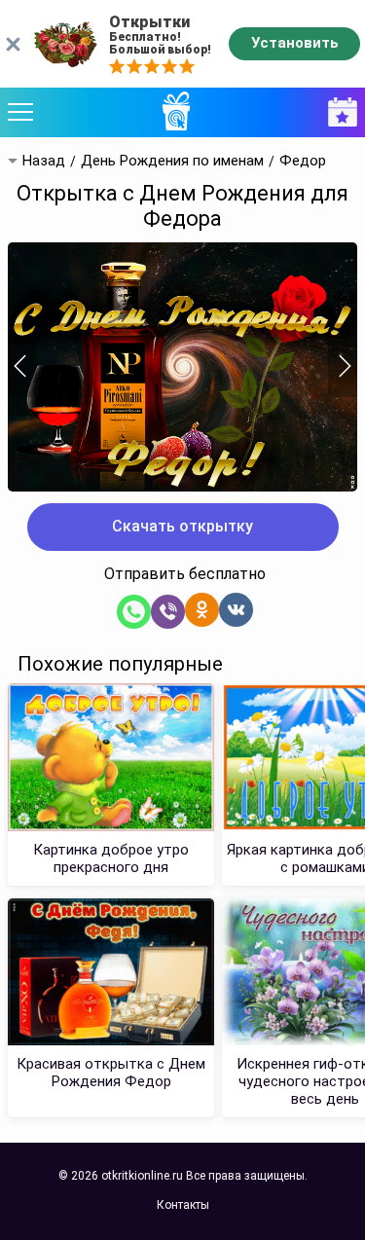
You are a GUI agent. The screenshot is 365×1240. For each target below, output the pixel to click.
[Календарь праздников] (337, 112)
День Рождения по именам (172, 161)
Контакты (183, 1205)
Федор (302, 161)
